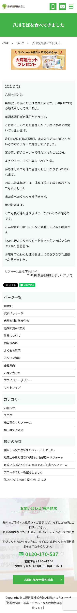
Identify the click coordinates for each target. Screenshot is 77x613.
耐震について (12, 335)
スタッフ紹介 (12, 358)
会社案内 (9, 365)
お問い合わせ (12, 373)
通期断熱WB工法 (14, 328)
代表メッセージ (13, 313)
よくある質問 (12, 350)
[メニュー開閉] (71, 7)
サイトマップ (12, 387)
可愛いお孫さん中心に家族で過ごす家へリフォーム (36, 465)
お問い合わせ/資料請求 (38, 580)
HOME (5, 43)
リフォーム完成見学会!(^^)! (22, 271)
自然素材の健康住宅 (16, 321)
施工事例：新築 (13, 430)
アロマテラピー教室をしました (23, 472)
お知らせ (9, 408)
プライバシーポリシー (18, 380)
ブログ (20, 43)
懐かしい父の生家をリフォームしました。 (30, 450)
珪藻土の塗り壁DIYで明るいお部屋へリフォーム (33, 457)
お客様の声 (11, 343)
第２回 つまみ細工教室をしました (25, 480)
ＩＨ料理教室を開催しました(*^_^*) (49, 275)
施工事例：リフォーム (18, 422)
